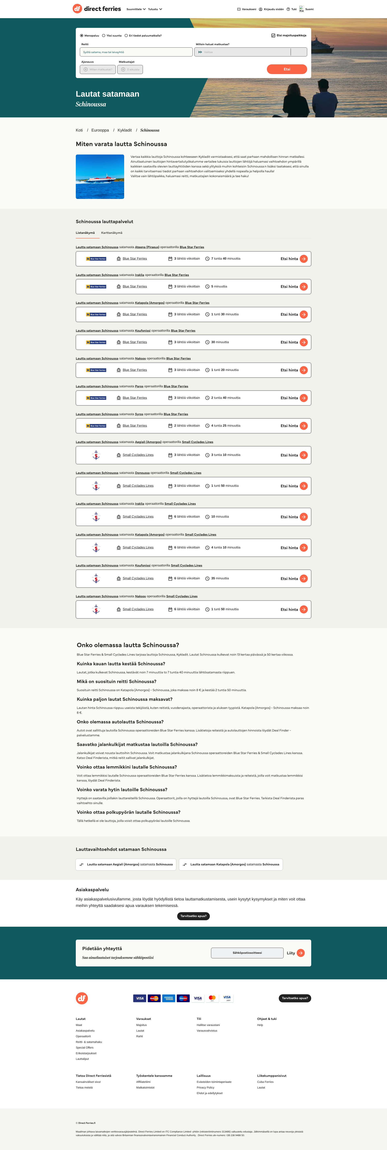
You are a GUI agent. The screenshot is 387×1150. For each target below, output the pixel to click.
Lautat (140, 1030)
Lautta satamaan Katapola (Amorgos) (218, 864)
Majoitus (141, 1025)
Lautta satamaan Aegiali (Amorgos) (113, 864)
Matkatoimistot (145, 1087)
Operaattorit (83, 1036)
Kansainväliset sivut (88, 1081)
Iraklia (139, 275)
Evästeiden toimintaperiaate (214, 1081)
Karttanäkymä (111, 233)
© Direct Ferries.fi (86, 1123)
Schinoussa (164, 864)
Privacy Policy (205, 1087)
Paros (139, 386)
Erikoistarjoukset (86, 1053)
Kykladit (125, 130)
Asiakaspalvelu (85, 1030)
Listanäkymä (85, 233)
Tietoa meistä (84, 1087)
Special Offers (85, 1047)
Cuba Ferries (265, 1081)
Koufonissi (143, 330)
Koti (79, 130)
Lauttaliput (82, 1058)
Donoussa (142, 473)
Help (260, 1025)
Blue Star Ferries (192, 247)
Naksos (140, 358)
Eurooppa (100, 130)
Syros (139, 414)
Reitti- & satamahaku (89, 1041)
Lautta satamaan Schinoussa (97, 247)
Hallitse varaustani (208, 1025)
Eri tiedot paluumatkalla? (145, 35)
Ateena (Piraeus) (147, 247)
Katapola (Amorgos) (150, 303)
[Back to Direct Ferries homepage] (97, 9)
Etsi (287, 69)
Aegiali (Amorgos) (148, 442)
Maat (79, 1025)
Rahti (139, 1036)
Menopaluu (91, 35)
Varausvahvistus (207, 1030)
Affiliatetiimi (143, 1081)
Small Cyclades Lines (197, 442)
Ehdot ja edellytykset (210, 1093)
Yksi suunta (114, 35)
